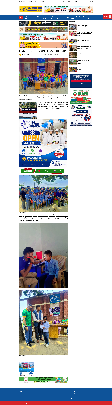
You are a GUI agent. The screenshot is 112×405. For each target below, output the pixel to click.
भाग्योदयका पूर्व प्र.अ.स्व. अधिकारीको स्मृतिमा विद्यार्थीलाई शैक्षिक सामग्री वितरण (84, 33)
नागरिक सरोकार (58, 17)
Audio (76, 1)
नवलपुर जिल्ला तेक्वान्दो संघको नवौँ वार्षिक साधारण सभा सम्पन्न (84, 47)
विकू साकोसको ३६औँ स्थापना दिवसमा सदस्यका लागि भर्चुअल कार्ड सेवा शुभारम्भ (84, 62)
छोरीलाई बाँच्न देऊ (80, 54)
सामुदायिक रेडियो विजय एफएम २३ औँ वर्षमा (84, 69)
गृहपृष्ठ (21, 17)
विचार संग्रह (52, 17)
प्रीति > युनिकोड (44, 1)
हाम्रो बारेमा (64, 1)
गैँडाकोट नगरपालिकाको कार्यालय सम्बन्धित (77, 17)
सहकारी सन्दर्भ (37, 17)
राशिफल (67, 17)
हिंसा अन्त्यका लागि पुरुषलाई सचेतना (84, 40)
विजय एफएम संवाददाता (26, 54)
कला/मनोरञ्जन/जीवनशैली (27, 17)
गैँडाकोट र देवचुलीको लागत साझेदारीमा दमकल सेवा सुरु (82, 26)
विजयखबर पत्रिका (70, 1)
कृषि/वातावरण (45, 17)
